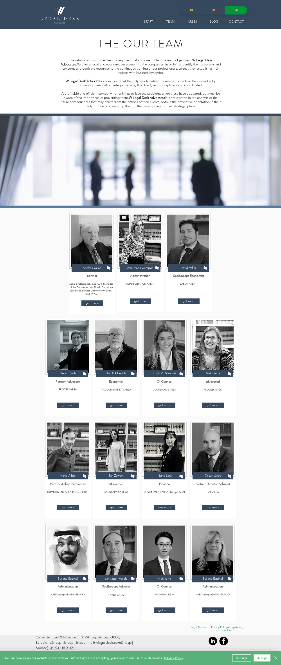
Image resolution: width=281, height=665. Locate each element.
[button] (92, 303)
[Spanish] (191, 10)
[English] (236, 10)
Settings (241, 658)
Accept (262, 658)
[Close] (275, 657)
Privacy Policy (173, 658)
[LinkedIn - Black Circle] (213, 641)
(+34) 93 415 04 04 (60, 648)
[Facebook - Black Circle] (223, 641)
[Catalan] (214, 10)
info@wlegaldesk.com (103, 642)
